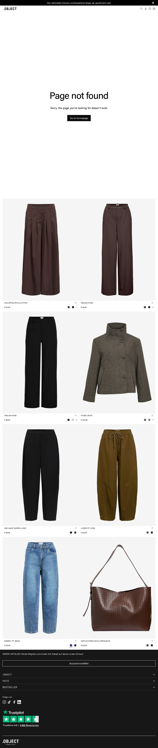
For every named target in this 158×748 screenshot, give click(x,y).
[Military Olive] (147, 532)
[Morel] (145, 420)
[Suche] (141, 8)
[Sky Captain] (152, 532)
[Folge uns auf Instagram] (4, 702)
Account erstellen (79, 663)
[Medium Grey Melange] (149, 420)
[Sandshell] (73, 420)
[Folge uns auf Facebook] (14, 702)
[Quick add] (75, 302)
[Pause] (153, 3)
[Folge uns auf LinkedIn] (19, 702)
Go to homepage (79, 118)
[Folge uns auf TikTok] (9, 702)
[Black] (73, 307)
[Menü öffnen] (154, 8)
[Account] (146, 8)
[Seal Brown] (69, 307)
